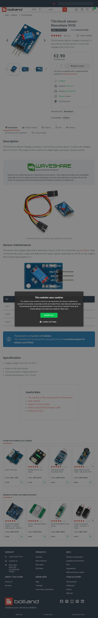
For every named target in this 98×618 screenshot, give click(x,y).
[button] (49, 321)
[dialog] (49, 309)
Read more (64, 309)
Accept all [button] (49, 315)
